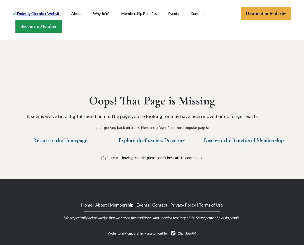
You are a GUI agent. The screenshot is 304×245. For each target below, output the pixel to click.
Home (86, 204)
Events (173, 13)
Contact (197, 13)
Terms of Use (211, 204)
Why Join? (101, 13)
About (76, 13)
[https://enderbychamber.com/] (37, 13)
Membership (121, 204)
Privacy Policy (183, 204)
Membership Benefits (139, 13)
